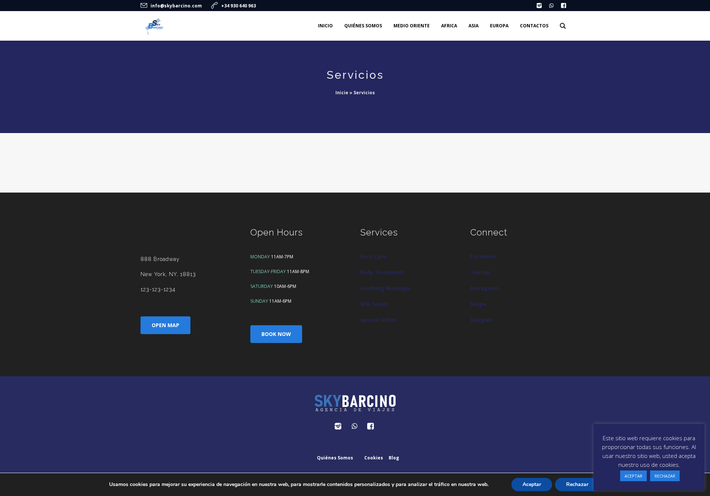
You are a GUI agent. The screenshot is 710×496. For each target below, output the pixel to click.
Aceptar (532, 484)
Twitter (480, 272)
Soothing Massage (385, 288)
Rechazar (577, 484)
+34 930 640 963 (238, 6)
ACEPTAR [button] (633, 476)
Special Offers (378, 319)
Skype (478, 304)
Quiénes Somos (335, 458)
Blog (394, 458)
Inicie (341, 92)
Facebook (483, 256)
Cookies (373, 458)
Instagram (484, 288)
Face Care (373, 256)
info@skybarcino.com (176, 6)
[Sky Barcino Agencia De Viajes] (355, 403)
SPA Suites (374, 304)
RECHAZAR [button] (665, 476)
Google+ (481, 319)
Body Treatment (382, 272)
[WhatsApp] (551, 5)
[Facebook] (563, 5)
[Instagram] (539, 5)
